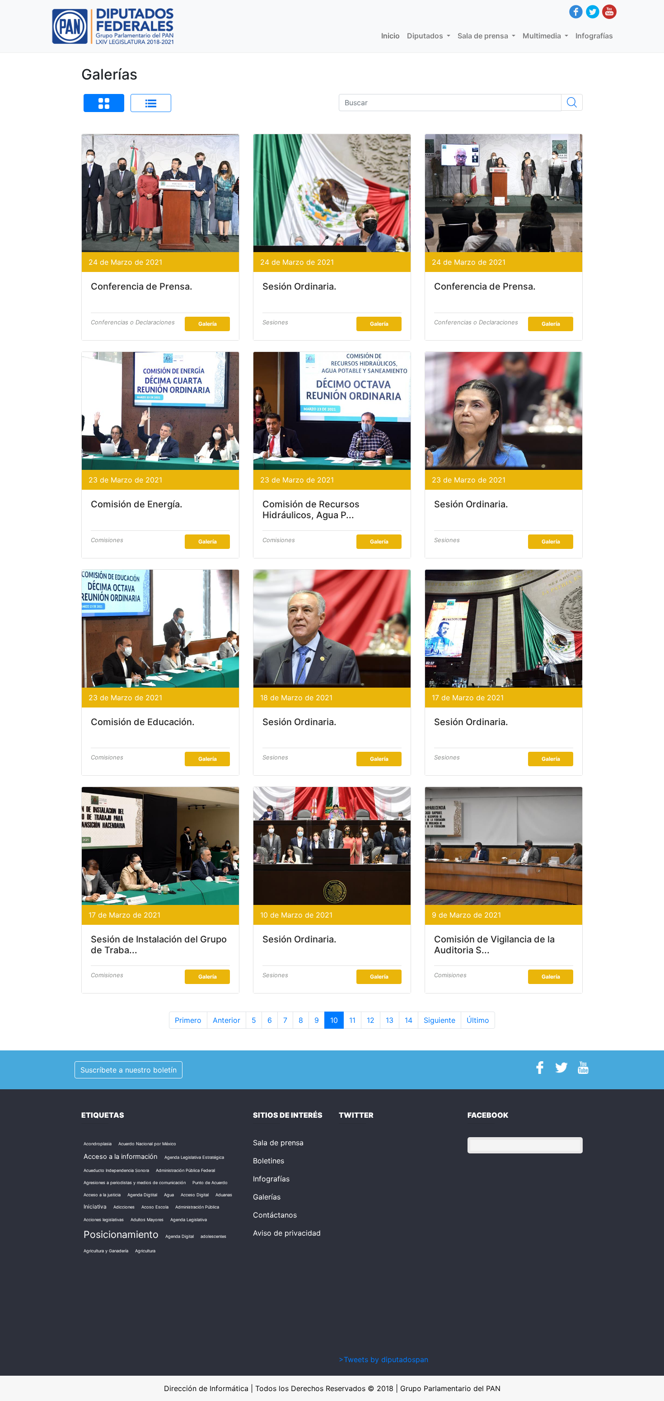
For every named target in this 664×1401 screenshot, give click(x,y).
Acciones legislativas (104, 1219)
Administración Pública (197, 1206)
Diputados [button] (426, 35)
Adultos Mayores (147, 1219)
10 (334, 1020)
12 (370, 1020)
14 (408, 1020)
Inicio (392, 35)
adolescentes (213, 1236)
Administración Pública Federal (185, 1170)
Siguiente (439, 1020)
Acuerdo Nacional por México (147, 1143)
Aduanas (223, 1194)
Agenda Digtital (142, 1194)
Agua (169, 1194)
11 (352, 1020)
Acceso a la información (121, 1157)
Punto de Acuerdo (210, 1182)
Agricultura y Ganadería (106, 1250)
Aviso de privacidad (287, 1232)
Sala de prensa (278, 1142)
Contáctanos (275, 1214)
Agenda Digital (179, 1236)
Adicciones (124, 1206)
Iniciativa (95, 1206)
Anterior (226, 1020)
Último (478, 1020)
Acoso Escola (154, 1206)
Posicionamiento (121, 1234)
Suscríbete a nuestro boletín (128, 1069)
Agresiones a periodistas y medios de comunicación (135, 1182)
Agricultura (145, 1250)
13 (389, 1020)
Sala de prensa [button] (484, 35)
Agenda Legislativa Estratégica (194, 1157)
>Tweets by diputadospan (383, 1359)
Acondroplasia (98, 1143)
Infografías (594, 35)
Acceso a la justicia (102, 1194)
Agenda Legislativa (188, 1219)
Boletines (268, 1160)
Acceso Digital (195, 1194)
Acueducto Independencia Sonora (116, 1170)
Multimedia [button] (543, 35)
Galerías (267, 1196)
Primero (188, 1020)
